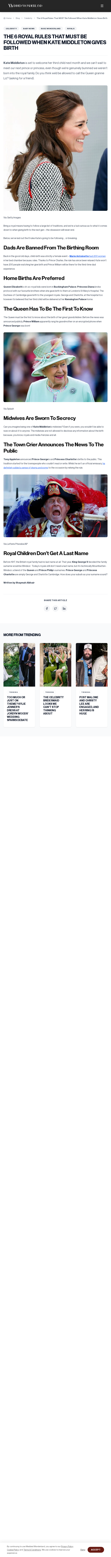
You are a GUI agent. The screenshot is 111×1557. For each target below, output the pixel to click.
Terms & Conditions (32, 1549)
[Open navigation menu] (102, 6)
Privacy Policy (67, 1546)
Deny (83, 1549)
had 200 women (88, 256)
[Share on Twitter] (55, 608)
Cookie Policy (13, 1549)
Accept (96, 1549)
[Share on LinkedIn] (64, 608)
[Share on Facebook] (47, 608)
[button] (55, 148)
